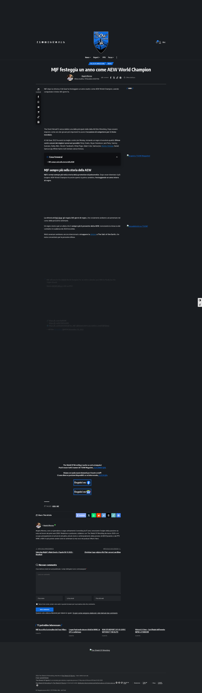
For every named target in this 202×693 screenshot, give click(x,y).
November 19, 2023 (76, 329)
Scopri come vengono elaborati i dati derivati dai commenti (95, 613)
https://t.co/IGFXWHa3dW (59, 323)
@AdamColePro (82, 326)
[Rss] (64, 42)
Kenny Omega (107, 146)
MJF (57, 506)
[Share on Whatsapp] (38, 101)
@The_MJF (71, 326)
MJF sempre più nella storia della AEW (61, 162)
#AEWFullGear (57, 286)
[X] (39, 42)
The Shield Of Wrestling (43, 683)
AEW (54, 506)
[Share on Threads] (108, 515)
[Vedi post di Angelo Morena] (70, 77)
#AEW (63, 280)
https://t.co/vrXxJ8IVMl (57, 321)
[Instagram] (48, 42)
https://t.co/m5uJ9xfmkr (58, 326)
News (110, 63)
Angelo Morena (87, 76)
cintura (93, 234)
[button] (160, 42)
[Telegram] (59, 42)
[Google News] (45, 42)
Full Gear (58, 218)
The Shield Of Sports (68, 675)
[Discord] (56, 42)
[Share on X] (113, 77)
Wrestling (58, 329)
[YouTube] (42, 42)
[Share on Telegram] (38, 111)
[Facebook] (37, 42)
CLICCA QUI (103, 475)
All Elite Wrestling (97, 63)
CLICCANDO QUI (100, 468)
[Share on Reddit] (38, 106)
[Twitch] (53, 42)
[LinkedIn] (51, 42)
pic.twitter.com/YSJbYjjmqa (99, 326)
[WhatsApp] (61, 42)
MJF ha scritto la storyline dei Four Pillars (51, 629)
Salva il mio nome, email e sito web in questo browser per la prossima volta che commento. (66, 604)
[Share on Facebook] (110, 77)
